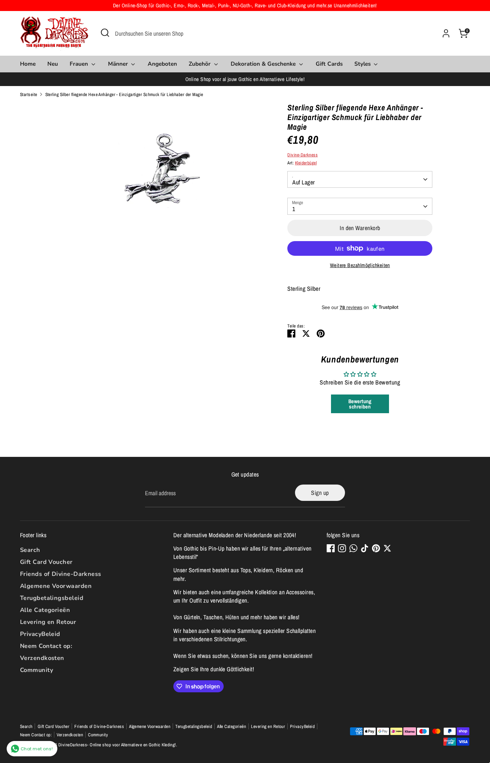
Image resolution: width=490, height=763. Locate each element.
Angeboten (162, 64)
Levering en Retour (48, 622)
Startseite (28, 94)
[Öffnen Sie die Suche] (105, 32)
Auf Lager (303, 182)
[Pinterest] (376, 548)
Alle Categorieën (45, 610)
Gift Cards (329, 64)
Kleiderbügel (306, 163)
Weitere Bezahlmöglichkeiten (360, 265)
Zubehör (200, 64)
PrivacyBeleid (40, 634)
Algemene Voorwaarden (56, 586)
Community (36, 670)
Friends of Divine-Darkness (60, 574)
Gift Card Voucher (46, 562)
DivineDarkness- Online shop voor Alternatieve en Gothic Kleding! (117, 745)
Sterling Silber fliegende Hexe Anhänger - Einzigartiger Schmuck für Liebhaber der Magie (124, 94)
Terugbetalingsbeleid (51, 598)
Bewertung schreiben (360, 404)
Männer (119, 64)
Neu (52, 64)
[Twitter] (387, 548)
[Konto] (446, 33)
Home (28, 64)
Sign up (320, 493)
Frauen (80, 64)
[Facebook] (331, 548)
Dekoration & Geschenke (264, 64)
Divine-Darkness (302, 155)
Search (30, 550)
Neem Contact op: (46, 646)
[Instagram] (342, 548)
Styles (363, 64)
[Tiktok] (365, 548)
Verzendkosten (42, 658)
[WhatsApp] (353, 548)
